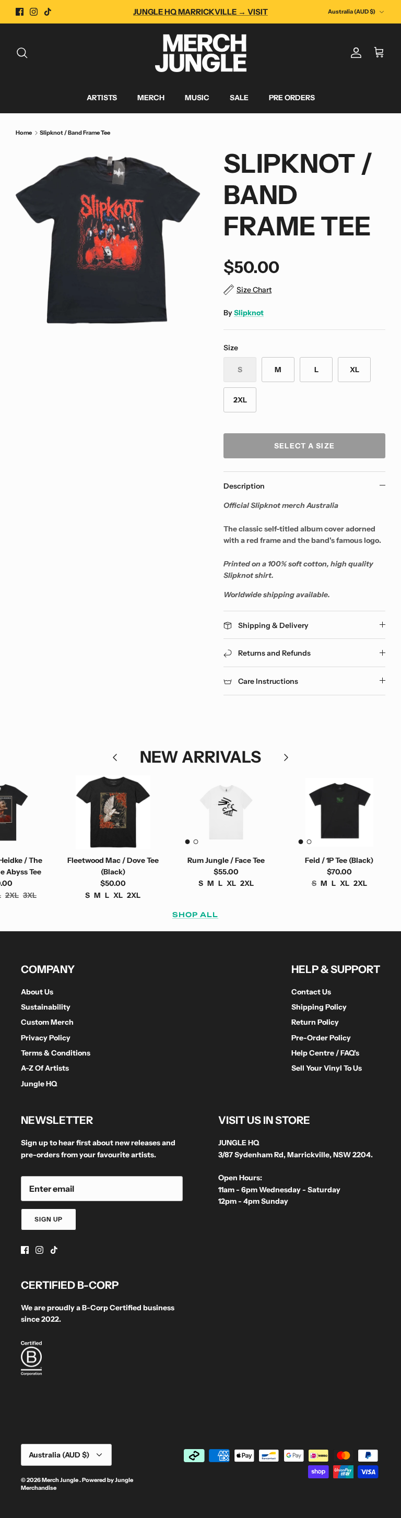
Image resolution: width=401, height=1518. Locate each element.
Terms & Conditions (55, 1053)
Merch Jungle (60, 1480)
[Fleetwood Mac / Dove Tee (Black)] (113, 812)
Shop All (195, 914)
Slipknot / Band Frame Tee (75, 132)
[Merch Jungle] (200, 53)
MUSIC (197, 97)
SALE (239, 97)
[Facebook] (19, 12)
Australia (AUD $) (351, 11)
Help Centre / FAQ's (325, 1053)
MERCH (150, 97)
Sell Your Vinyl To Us (326, 1068)
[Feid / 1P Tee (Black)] (339, 812)
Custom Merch (47, 1022)
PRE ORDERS (292, 97)
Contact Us (311, 992)
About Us (37, 992)
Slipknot (249, 312)
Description (244, 486)
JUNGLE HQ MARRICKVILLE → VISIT (200, 12)
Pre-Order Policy (321, 1037)
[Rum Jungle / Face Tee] (226, 812)
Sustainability (45, 1007)
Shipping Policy (319, 1007)
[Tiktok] (48, 12)
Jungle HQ (39, 1083)
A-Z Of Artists (45, 1068)
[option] (108, 240)
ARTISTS (102, 97)
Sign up (48, 1219)
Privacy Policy (45, 1037)
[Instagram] (34, 12)
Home (24, 132)
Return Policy (315, 1022)
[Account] (354, 52)
